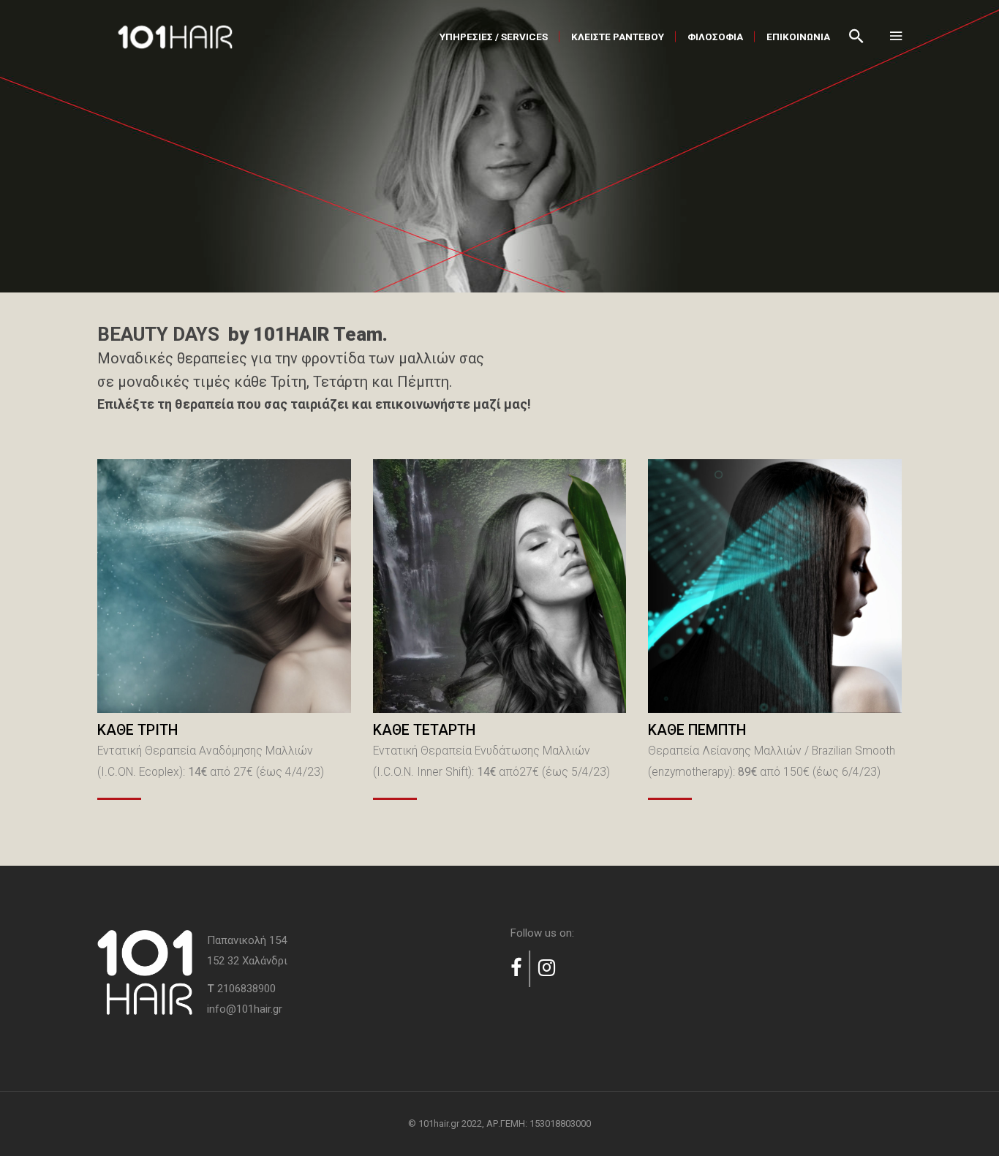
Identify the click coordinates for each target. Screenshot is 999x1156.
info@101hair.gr (244, 1009)
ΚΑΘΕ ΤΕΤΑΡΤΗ (426, 730)
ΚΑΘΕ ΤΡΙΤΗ (139, 730)
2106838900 (246, 988)
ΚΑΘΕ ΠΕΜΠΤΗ (699, 730)
